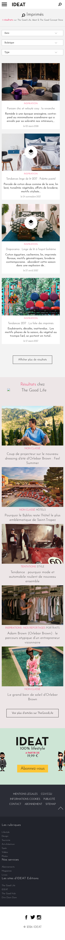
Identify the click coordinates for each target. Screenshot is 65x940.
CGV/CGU (46, 794)
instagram (39, 917)
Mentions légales (25, 794)
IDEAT (5, 889)
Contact (15, 804)
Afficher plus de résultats (32, 359)
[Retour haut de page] (60, 808)
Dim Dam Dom (9, 897)
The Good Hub (9, 893)
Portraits (53, 628)
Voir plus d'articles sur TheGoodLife (32, 713)
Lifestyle (6, 832)
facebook (26, 917)
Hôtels (41, 510)
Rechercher (60, 4)
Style (40, 566)
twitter (32, 917)
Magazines (7, 871)
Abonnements (8, 867)
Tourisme (6, 840)
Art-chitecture (8, 844)
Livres (4, 875)
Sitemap (51, 804)
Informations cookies (25, 799)
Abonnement (33, 804)
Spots (4, 848)
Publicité (49, 799)
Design (5, 836)
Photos (5, 856)
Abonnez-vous (33, 769)
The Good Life (8, 885)
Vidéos (5, 852)
